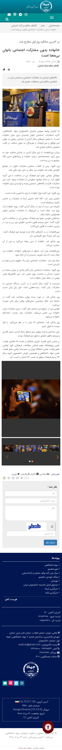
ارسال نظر (50, 542)
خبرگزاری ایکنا (52, 593)
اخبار (43, 25)
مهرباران (55, 581)
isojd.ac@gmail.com (30, 644)
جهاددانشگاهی (51, 565)
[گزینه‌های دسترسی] (48, 727)
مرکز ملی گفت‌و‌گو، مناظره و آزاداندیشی (40, 573)
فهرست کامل (11, 599)
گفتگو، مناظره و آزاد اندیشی (24, 25)
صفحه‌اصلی (54, 25)
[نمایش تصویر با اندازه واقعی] (31, 107)
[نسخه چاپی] (9, 69)
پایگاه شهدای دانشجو (49, 577)
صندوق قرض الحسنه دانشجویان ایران (41, 585)
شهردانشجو (53, 569)
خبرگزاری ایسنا (52, 589)
